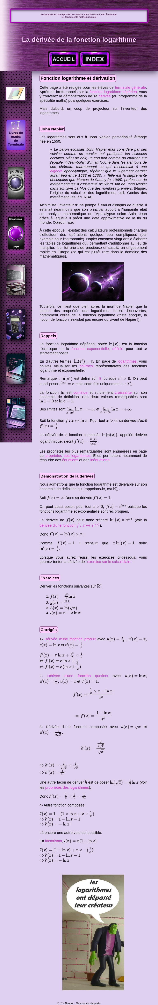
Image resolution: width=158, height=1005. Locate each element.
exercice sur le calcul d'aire (109, 562)
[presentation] (114, 344)
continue (80, 392)
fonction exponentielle (90, 349)
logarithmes (127, 361)
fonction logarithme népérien (113, 92)
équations (70, 460)
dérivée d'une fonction (70, 525)
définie (117, 349)
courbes (86, 366)
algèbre (56, 171)
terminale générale (130, 87)
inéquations (99, 460)
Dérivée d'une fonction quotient (77, 676)
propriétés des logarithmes (68, 456)
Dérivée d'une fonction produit (69, 639)
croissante (123, 392)
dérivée (105, 96)
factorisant (53, 841)
